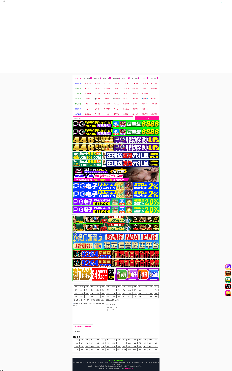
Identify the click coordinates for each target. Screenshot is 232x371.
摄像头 (103, 340)
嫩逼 (156, 293)
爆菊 (150, 340)
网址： (108, 310)
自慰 (140, 296)
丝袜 (145, 286)
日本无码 (125, 78)
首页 (80, 300)
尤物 (151, 293)
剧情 (98, 290)
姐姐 (92, 349)
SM (151, 290)
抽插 (145, 343)
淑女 (82, 343)
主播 (108, 290)
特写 (145, 340)
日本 (87, 286)
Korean (113, 290)
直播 (103, 293)
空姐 (129, 286)
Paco (124, 343)
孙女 (87, 343)
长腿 (103, 343)
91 (97, 286)
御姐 (113, 296)
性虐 (135, 343)
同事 (76, 293)
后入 (145, 293)
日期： (108, 307)
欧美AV (144, 78)
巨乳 (87, 290)
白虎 (77, 343)
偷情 (119, 296)
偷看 (92, 343)
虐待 (145, 346)
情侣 (124, 286)
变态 (129, 343)
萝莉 (113, 286)
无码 (135, 290)
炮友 (156, 340)
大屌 (82, 349)
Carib (118, 343)
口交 (129, 290)
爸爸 (108, 349)
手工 (76, 290)
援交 (151, 296)
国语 (140, 346)
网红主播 (154, 78)
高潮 (108, 343)
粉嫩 (135, 346)
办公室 (113, 349)
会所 (108, 346)
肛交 (119, 290)
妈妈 (103, 349)
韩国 (92, 286)
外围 (150, 343)
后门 (113, 346)
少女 (98, 296)
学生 (87, 340)
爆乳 (156, 296)
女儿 (87, 349)
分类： (108, 304)
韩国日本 (97, 78)
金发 (108, 296)
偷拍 (108, 286)
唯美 (129, 340)
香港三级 (106, 78)
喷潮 (124, 346)
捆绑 (140, 349)
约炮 (135, 293)
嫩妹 (113, 293)
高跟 (81, 296)
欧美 (81, 286)
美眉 (129, 346)
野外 (92, 340)
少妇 (92, 293)
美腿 (76, 296)
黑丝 (92, 346)
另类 (156, 290)
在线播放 (77, 331)
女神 (156, 343)
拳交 (129, 296)
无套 (140, 293)
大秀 (113, 340)
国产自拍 (87, 78)
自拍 (103, 286)
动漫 (140, 290)
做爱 (145, 296)
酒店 (113, 343)
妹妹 (98, 349)
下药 (135, 296)
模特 (135, 286)
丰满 (119, 340)
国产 (76, 286)
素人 (81, 293)
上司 (82, 340)
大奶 (98, 293)
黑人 (108, 340)
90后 (103, 346)
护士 (140, 286)
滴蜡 (98, 343)
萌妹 (98, 340)
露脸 (140, 340)
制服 (92, 290)
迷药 (145, 349)
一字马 (155, 346)
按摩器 (124, 349)
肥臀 (119, 346)
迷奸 (81, 290)
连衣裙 (118, 349)
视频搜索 (147, 118)
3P (145, 290)
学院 (82, 346)
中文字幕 (135, 78)
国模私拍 (116, 78)
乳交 (124, 296)
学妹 (119, 286)
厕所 (150, 346)
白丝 (87, 346)
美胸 (124, 293)
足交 (124, 290)
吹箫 (150, 349)
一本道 (76, 340)
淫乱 (98, 346)
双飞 (151, 286)
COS (129, 293)
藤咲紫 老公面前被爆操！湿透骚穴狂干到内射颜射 (105, 300)
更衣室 (134, 349)
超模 (87, 293)
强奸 (156, 286)
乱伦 (103, 296)
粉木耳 (129, 349)
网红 (103, 290)
